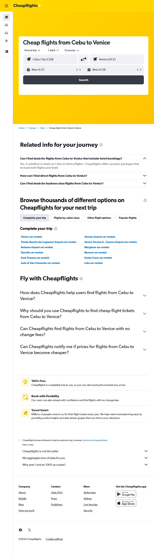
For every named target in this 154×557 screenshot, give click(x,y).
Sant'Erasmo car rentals (35, 257)
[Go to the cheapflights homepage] (27, 6)
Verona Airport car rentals (99, 236)
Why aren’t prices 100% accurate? (44, 464)
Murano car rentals (95, 252)
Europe (32, 128)
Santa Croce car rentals (98, 257)
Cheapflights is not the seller (40, 451)
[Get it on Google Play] (126, 494)
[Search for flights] (6, 17)
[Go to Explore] (6, 41)
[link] (20, 530)
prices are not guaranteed (95, 440)
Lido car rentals (93, 262)
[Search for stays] (6, 25)
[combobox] (72, 50)
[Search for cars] (6, 33)
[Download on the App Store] (126, 503)
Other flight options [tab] (99, 217)
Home (22, 128)
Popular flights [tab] (128, 217)
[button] (6, 6)
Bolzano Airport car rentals (37, 247)
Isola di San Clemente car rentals (40, 262)
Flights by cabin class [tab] (66, 217)
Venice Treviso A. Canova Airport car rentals (110, 241)
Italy (42, 128)
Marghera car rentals (96, 247)
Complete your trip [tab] (34, 217)
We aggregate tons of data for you (43, 458)
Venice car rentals (31, 236)
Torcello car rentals (32, 252)
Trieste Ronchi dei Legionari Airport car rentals (48, 241)
